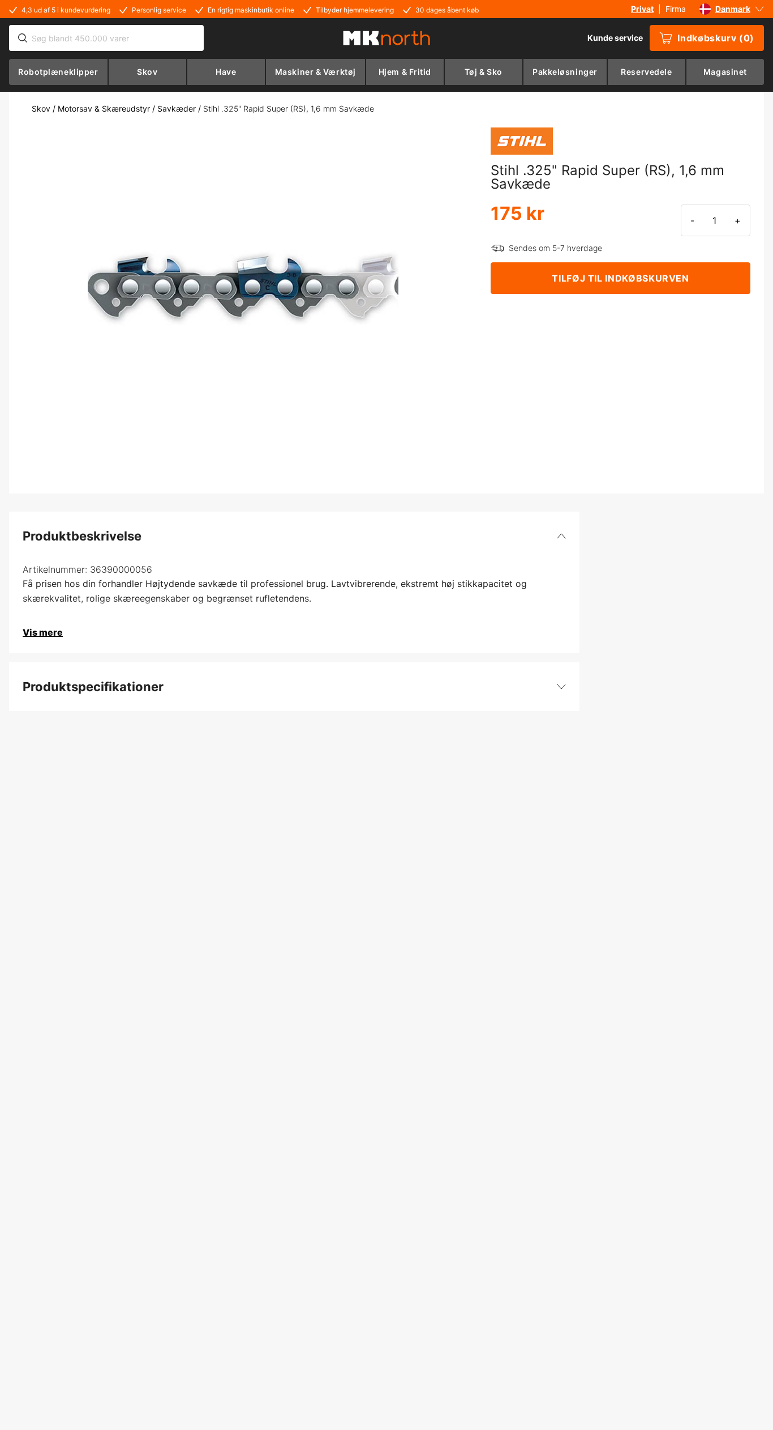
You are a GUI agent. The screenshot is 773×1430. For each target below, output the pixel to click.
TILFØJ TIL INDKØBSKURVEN (620, 278)
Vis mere (43, 632)
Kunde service (615, 37)
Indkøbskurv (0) (715, 38)
